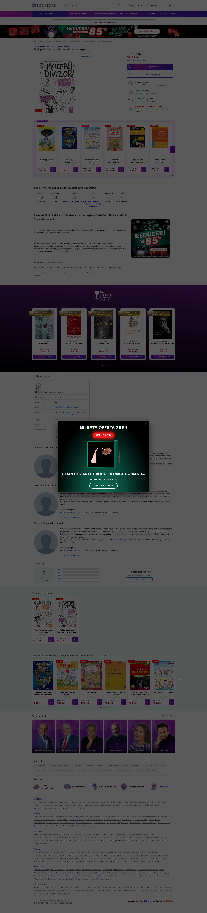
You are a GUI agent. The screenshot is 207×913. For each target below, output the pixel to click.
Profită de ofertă (103, 486)
